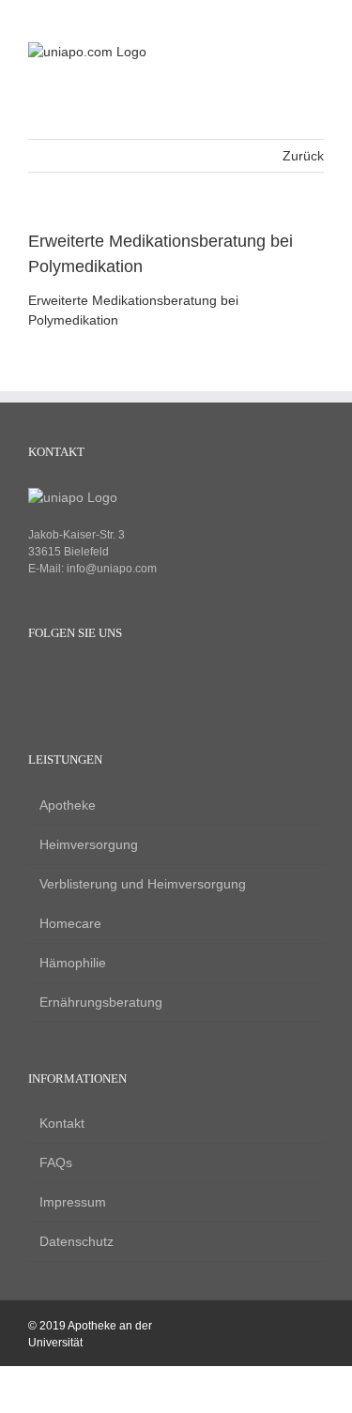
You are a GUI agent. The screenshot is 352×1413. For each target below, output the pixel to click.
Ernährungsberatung (100, 1002)
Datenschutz (76, 1241)
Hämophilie (72, 962)
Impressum (72, 1201)
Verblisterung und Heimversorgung (142, 883)
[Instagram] (69, 679)
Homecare (70, 923)
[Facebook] (37, 679)
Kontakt (61, 1123)
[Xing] (101, 679)
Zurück (303, 155)
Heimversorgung (88, 844)
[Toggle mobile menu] (316, 52)
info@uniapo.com (112, 568)
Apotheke (67, 805)
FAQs (55, 1162)
